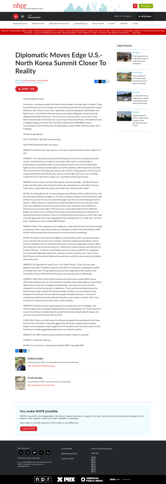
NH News (136, 53)
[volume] (23, 16)
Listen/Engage (81, 23)
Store (135, 23)
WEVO (93, 468)
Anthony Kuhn (29, 80)
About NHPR (98, 23)
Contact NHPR (66, 449)
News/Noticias (20, 23)
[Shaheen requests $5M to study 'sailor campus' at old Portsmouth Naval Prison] (124, 116)
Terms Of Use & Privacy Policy (101, 449)
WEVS (93, 472)
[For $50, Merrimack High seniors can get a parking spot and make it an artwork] (124, 96)
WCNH (93, 457)
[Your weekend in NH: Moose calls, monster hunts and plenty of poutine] (124, 76)
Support (147, 6)
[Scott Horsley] (20, 383)
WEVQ (93, 470)
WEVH (93, 463)
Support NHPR (28, 428)
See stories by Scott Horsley (41, 385)
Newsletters (38, 23)
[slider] (26, 16)
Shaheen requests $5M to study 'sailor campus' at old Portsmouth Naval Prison (140, 120)
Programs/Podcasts (59, 23)
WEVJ (93, 464)
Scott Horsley (42, 80)
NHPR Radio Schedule (69, 454)
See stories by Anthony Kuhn (41, 365)
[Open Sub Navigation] (29, 23)
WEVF (93, 461)
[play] (16, 16)
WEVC (93, 459)
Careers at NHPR (67, 459)
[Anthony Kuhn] (20, 364)
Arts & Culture (138, 72)
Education (136, 92)
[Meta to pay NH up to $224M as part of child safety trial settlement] (124, 57)
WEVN (93, 466)
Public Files (95, 453)
